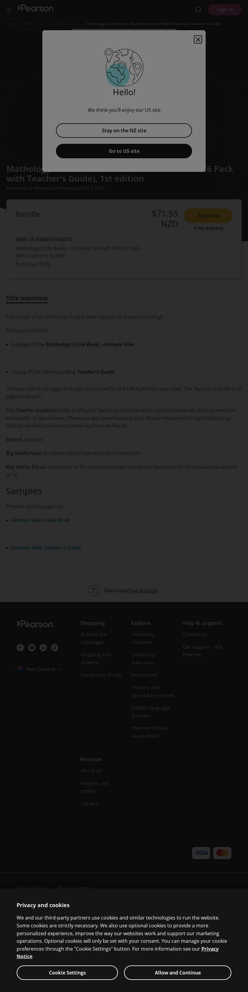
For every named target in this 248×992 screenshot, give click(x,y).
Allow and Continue (178, 972)
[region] (124, 940)
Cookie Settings (67, 972)
